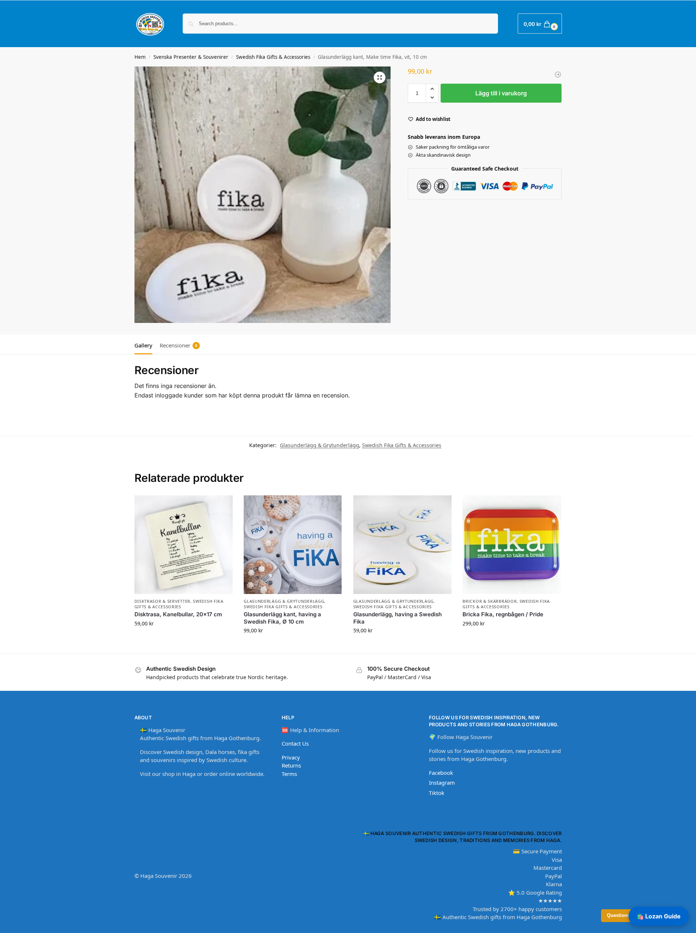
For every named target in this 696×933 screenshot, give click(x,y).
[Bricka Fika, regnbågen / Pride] (512, 544)
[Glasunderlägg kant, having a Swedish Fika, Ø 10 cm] (293, 544)
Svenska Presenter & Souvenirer (190, 57)
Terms (289, 773)
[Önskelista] (221, 506)
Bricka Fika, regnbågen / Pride (503, 614)
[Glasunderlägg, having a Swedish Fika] (402, 544)
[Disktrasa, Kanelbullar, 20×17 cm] (183, 544)
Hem (140, 57)
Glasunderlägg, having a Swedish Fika (397, 618)
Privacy (291, 757)
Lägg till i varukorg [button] (183, 638)
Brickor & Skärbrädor (490, 601)
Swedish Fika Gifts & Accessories (273, 57)
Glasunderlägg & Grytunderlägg (319, 445)
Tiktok (436, 792)
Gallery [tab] (143, 345)
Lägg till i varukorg (501, 93)
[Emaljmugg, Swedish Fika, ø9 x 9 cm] (558, 74)
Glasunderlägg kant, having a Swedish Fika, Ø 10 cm (282, 618)
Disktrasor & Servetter (162, 601)
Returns (291, 765)
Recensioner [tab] (178, 345)
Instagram (442, 782)
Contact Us (295, 743)
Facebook (441, 772)
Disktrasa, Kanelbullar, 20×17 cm (178, 614)
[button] (540, 24)
